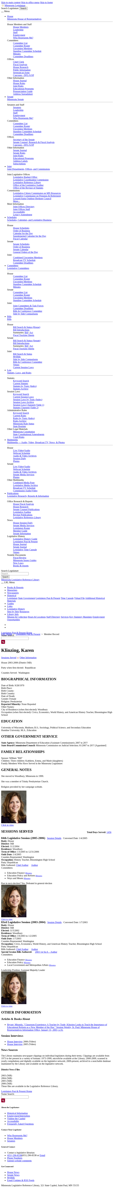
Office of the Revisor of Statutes (28, 188)
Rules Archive (19, 421)
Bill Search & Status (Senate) (26, 340)
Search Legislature (10, 8)
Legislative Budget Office (25, 177)
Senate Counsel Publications (26, 509)
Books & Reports (15, 587)
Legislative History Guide (25, 539)
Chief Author (22, 865)
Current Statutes (20, 383)
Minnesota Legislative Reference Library (20, 579)
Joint (9, 166)
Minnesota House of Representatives (24, 19)
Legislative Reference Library (27, 182)
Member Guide (20, 531)
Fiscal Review (19, 557)
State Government (26, 598)
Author (34, 865)
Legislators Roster (21, 528)
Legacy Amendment (22, 214)
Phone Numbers (14, 1158)
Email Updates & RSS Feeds (20, 1180)
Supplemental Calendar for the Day (29, 236)
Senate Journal (20, 150)
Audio (27, 450)
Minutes (17, 54)
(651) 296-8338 (14, 1155)
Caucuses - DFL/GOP (23, 75)
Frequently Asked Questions (20, 1124)
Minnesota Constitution (24, 431)
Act (31, 332)
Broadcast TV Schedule (24, 260)
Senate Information (22, 533)
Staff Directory (53, 617)
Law (9, 370)
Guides (10, 603)
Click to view (7, 825)
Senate (10, 96)
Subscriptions (19, 163)
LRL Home (6, 634)
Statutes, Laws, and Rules (19, 372)
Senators (17, 107)
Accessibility (19, 212)
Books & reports (20, 565)
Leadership (18, 29)
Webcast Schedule (21, 453)
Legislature (12, 598)
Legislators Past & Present (25, 541)
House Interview (15, 1041)
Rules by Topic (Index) (24, 418)
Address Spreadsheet (23, 94)
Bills (9, 316)
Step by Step (13, 611)
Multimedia (12, 439)
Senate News (13, 1175)
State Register (19, 426)
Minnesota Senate (15, 99)
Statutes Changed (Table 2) (25, 407)
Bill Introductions (21, 330)
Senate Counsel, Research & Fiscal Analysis (33, 142)
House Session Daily (23, 523)
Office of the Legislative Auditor (28, 185)
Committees (12, 265)
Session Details (54, 838)
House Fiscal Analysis (23, 504)
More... (16, 201)
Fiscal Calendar (20, 238)
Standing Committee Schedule (27, 51)
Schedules (12, 217)
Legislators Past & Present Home (16, 632)
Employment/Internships (18, 1116)
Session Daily (19, 458)
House (10, 16)
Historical (11, 595)
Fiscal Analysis (20, 64)
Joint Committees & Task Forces (28, 305)
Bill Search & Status (22, 354)
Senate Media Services (23, 474)
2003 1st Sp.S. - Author (46, 952)
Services (65, 617)
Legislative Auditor (22, 512)
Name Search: (7, 1094)
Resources (24, 611)
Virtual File (79, 598)
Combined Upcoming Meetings (28, 257)
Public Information (22, 70)
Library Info (13, 614)
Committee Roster (21, 46)
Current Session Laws (23, 367)
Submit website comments (19, 1160)
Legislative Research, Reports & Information (28, 496)
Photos (16, 461)
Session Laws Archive (23, 402)
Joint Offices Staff (21, 209)
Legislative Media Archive (25, 485)
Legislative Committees (18, 268)
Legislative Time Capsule (25, 549)
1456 (109, 832)
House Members (20, 27)
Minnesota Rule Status (23, 423)
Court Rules (18, 437)
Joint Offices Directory (23, 206)
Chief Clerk (18, 62)
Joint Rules (18, 86)
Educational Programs (23, 88)
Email (42, 1155)
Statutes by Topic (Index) (25, 386)
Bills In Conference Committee (27, 311)
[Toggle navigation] (2, 12)
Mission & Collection (17, 617)
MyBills (17, 356)
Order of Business (21, 230)
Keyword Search (21, 381)
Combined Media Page (24, 482)
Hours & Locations (37, 617)
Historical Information (17, 1113)
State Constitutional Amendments (28, 434)
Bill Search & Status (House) (26, 327)
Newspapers (13, 593)
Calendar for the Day (23, 233)
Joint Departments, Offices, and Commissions (28, 169)
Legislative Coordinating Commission (31, 180)
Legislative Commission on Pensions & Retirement (37, 196)
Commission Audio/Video (25, 490)
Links (9, 606)
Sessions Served (8, 657)
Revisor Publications (22, 515)
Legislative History (16, 609)
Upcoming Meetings (22, 48)
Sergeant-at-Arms (21, 72)
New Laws (18, 563)
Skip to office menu (30, 2)
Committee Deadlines (23, 56)
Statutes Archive (20, 389)
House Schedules (21, 228)
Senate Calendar (20, 249)
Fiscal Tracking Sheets (23, 335)
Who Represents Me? (23, 37)
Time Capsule (67, 598)
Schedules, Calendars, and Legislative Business (29, 220)
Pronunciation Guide (23, 91)
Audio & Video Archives (25, 456)
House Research (20, 67)
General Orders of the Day (25, 252)
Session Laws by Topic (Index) (27, 399)
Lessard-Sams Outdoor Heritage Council (32, 198)
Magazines (12, 590)
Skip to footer (46, 2)
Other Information (28, 657)
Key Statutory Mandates (80, 617)
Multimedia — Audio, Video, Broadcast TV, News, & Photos (36, 442)
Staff (15, 32)
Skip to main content (10, 2)
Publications (13, 493)
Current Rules (19, 415)
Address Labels (20, 161)
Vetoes (16, 364)
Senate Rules (19, 153)
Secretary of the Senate (24, 139)
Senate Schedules (21, 244)
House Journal (20, 80)
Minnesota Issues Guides (24, 560)
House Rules (19, 83)
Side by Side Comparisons (25, 314)
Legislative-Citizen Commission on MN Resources (37, 193)
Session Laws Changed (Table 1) (28, 405)
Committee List (20, 43)
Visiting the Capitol (16, 1118)
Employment (19, 35)
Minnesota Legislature (15, 5)
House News (13, 1172)
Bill (26, 332)
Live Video (18, 450)
